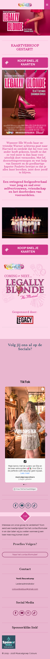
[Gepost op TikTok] (25, 461)
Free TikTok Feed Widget (26, 489)
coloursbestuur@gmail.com (25, 589)
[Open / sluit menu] (47, 4)
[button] (45, 205)
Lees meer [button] (25, 473)
